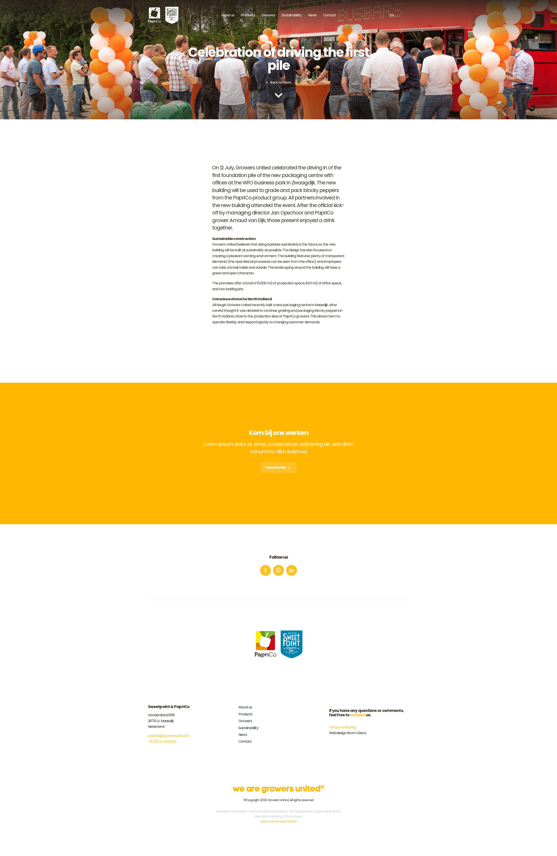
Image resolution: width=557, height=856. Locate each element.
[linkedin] (291, 570)
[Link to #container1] (278, 95)
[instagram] (278, 570)
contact (357, 715)
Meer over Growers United (278, 821)
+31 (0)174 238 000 (162, 741)
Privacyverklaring (342, 727)
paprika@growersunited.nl (168, 735)
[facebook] (265, 570)
